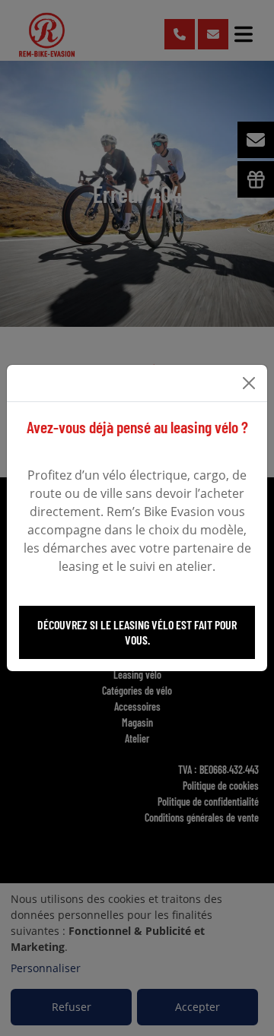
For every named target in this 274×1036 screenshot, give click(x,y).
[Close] (249, 383)
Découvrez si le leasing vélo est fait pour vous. (137, 632)
